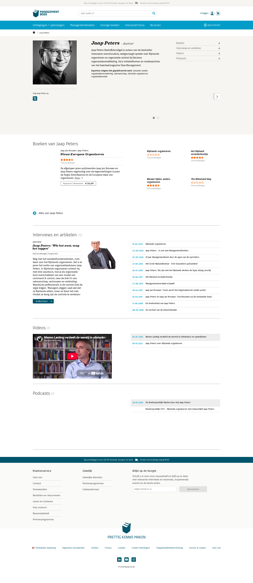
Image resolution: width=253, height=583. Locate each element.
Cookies (121, 548)
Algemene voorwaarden (73, 548)
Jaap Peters (44, 33)
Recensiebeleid (41, 513)
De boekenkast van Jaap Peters (160, 303)
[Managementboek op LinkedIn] (119, 559)
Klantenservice (42, 470)
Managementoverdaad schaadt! (160, 283)
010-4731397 (214, 25)
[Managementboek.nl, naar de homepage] (46, 16)
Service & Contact (197, 548)
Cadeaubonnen (91, 489)
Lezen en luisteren (43, 501)
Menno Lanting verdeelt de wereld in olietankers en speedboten (176, 337)
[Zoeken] (154, 13)
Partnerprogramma (43, 519)
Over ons (37, 477)
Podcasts (181, 58)
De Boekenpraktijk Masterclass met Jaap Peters (168, 402)
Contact (37, 483)
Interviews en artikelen (188, 48)
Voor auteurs (40, 507)
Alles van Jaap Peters (51, 213)
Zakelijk (87, 470)
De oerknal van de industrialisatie (161, 310)
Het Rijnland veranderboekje (159, 277)
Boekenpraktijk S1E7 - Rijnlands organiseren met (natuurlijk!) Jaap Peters (180, 409)
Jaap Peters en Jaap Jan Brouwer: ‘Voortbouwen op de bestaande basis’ (179, 297)
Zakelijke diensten (92, 477)
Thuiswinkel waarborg (46, 548)
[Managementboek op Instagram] (133, 559)
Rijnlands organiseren (156, 244)
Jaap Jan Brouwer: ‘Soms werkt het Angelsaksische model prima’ (176, 290)
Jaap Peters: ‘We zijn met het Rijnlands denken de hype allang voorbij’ (178, 270)
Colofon (94, 548)
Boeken (180, 43)
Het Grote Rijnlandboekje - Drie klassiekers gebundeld (171, 264)
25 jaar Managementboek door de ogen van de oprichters (172, 257)
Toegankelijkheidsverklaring (169, 548)
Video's (180, 53)
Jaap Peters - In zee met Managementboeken (167, 250)
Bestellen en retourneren (46, 495)
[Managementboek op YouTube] (126, 559)
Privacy (108, 548)
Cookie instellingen (141, 548)
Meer (77, 178)
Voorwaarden (40, 489)
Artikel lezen (42, 301)
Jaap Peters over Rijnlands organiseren (164, 343)
